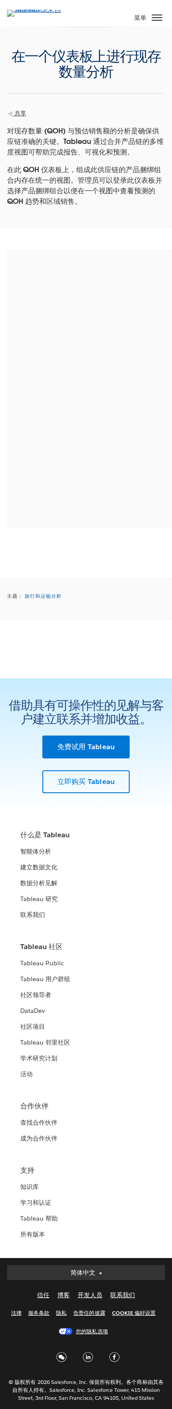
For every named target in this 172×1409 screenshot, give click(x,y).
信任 (43, 1295)
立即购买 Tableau (86, 781)
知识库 (29, 1187)
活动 (26, 1074)
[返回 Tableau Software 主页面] (38, 9)
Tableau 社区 (41, 946)
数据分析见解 (38, 883)
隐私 (61, 1313)
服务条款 (38, 1313)
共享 (19, 113)
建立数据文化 (38, 867)
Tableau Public (42, 963)
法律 (16, 1313)
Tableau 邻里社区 (45, 1042)
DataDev (32, 1011)
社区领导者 (35, 995)
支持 (27, 1170)
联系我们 (32, 915)
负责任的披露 (89, 1313)
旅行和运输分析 (43, 596)
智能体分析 (35, 851)
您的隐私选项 (92, 1331)
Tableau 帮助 (39, 1218)
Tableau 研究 (39, 899)
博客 (63, 1295)
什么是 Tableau (45, 834)
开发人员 (90, 1295)
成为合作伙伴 (38, 1138)
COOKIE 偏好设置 (134, 1313)
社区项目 (32, 1026)
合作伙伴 (34, 1106)
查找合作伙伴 (38, 1122)
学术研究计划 (38, 1058)
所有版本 (32, 1234)
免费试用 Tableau (86, 746)
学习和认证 (35, 1203)
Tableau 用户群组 (45, 979)
